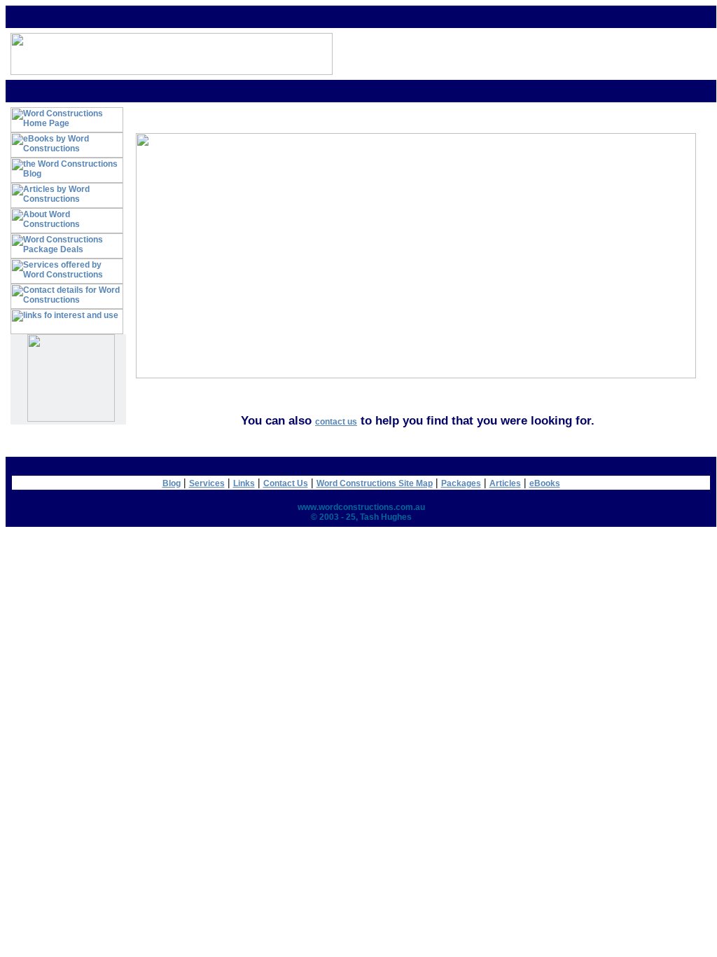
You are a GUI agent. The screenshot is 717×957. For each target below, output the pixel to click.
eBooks (544, 483)
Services (207, 483)
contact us (336, 422)
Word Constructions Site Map (374, 483)
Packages (461, 483)
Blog (171, 483)
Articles (505, 483)
